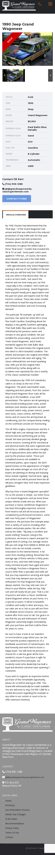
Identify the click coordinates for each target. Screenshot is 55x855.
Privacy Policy (12, 828)
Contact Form (17, 198)
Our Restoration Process (17, 809)
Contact (9, 837)
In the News (11, 818)
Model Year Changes (15, 814)
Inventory (10, 805)
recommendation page (16, 637)
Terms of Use (12, 832)
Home (8, 800)
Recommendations (14, 823)
